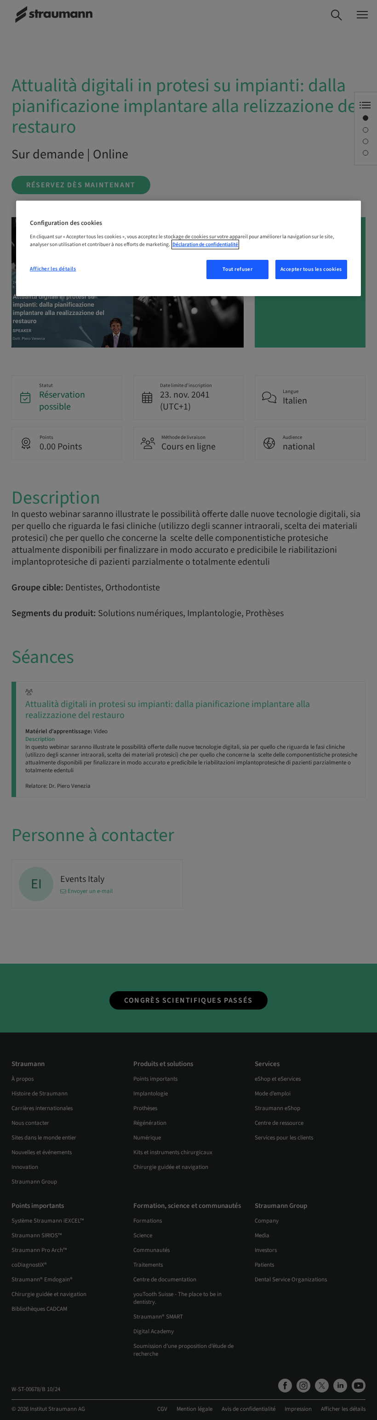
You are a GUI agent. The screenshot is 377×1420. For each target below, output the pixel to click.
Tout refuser (237, 269)
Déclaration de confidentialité (205, 244)
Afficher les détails (53, 269)
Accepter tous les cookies (311, 269)
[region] (188, 248)
